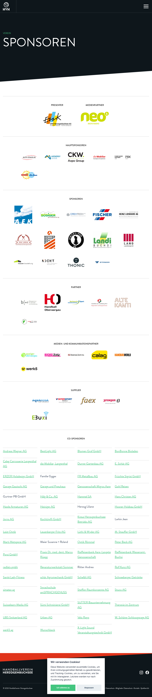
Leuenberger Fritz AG (52, 532)
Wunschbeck (47, 630)
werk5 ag (8, 630)
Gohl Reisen (122, 486)
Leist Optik (9, 532)
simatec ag (9, 590)
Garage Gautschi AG (15, 486)
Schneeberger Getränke (128, 577)
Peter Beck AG (123, 542)
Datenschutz (110, 688)
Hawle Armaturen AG (15, 506)
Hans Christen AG (125, 496)
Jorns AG (8, 519)
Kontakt (136, 688)
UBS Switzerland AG (15, 617)
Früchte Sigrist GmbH (128, 476)
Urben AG (46, 617)
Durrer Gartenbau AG (90, 463)
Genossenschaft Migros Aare (94, 486)
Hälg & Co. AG (49, 496)
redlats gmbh (10, 567)
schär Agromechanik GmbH (56, 577)
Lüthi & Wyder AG (88, 532)
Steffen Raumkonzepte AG (93, 590)
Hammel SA (84, 496)
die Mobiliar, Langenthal (54, 463)
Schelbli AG (84, 577)
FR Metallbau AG (87, 476)
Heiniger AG (47, 506)
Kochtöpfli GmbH (50, 519)
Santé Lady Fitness (13, 577)
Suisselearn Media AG (15, 605)
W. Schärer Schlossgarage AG (132, 617)
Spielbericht (145, 688)
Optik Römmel (86, 542)
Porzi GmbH (10, 554)
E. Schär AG (122, 463)
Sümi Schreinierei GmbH (54, 605)
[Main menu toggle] (146, 6)
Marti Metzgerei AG (14, 542)
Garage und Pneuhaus (52, 486)
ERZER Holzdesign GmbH (18, 476)
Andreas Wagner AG (15, 451)
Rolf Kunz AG (122, 567)
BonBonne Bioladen (126, 451)
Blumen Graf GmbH (89, 451)
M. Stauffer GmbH (126, 532)
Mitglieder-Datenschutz (124, 688)
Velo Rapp (83, 617)
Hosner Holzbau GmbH (128, 506)
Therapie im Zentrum (127, 605)
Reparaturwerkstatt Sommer (56, 567)
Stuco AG (120, 590)
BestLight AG (48, 451)
